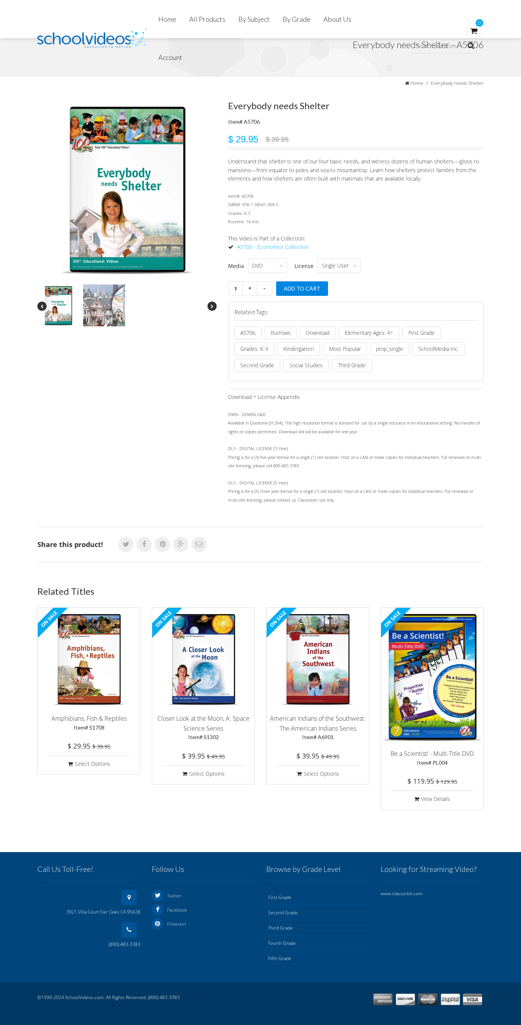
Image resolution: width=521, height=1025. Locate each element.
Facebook (177, 910)
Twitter (174, 896)
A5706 (248, 332)
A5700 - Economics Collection (273, 246)
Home (167, 19)
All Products (207, 19)
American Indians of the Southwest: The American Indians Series (317, 727)
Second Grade (257, 365)
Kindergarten (298, 348)
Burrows (281, 332)
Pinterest (176, 924)
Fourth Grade (282, 943)
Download (318, 332)
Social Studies (306, 365)
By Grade (296, 19)
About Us (337, 19)
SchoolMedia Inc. (438, 348)
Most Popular (345, 348)
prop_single (389, 348)
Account (170, 57)
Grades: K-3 (254, 348)
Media (236, 266)
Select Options (92, 763)
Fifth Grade (279, 958)
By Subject (254, 19)
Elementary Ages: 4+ (369, 332)
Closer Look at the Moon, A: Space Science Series (203, 727)
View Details (435, 798)
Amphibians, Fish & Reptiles (89, 722)
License (304, 266)
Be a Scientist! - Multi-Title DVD (432, 757)
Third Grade (352, 365)
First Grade (421, 332)
